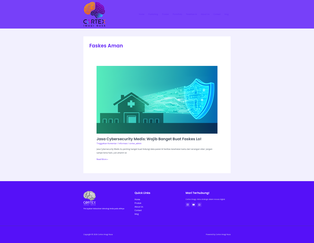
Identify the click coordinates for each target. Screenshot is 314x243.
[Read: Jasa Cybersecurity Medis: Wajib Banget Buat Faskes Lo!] (157, 99)
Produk (165, 14)
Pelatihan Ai (191, 14)
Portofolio (177, 14)
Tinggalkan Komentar (107, 143)
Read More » (102, 159)
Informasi (122, 143)
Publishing (153, 14)
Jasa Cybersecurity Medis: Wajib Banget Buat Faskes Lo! (149, 139)
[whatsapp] (199, 205)
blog (226, 14)
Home (141, 14)
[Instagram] (188, 205)
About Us (205, 14)
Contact (217, 14)
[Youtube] (193, 205)
